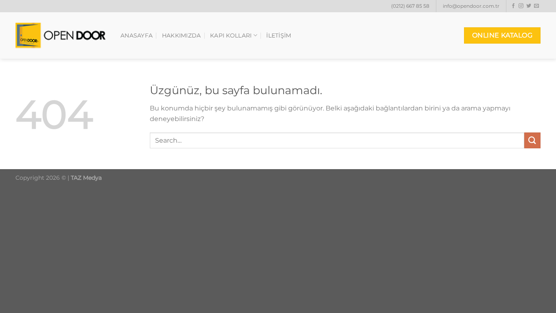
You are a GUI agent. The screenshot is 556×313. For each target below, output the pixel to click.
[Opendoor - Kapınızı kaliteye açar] (61, 35)
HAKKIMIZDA (181, 35)
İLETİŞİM (278, 35)
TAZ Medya (86, 177)
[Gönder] (532, 140)
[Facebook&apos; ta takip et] (513, 6)
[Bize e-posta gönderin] (536, 6)
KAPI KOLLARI (231, 35)
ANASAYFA (136, 35)
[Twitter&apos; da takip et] (528, 6)
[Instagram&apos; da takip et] (521, 6)
